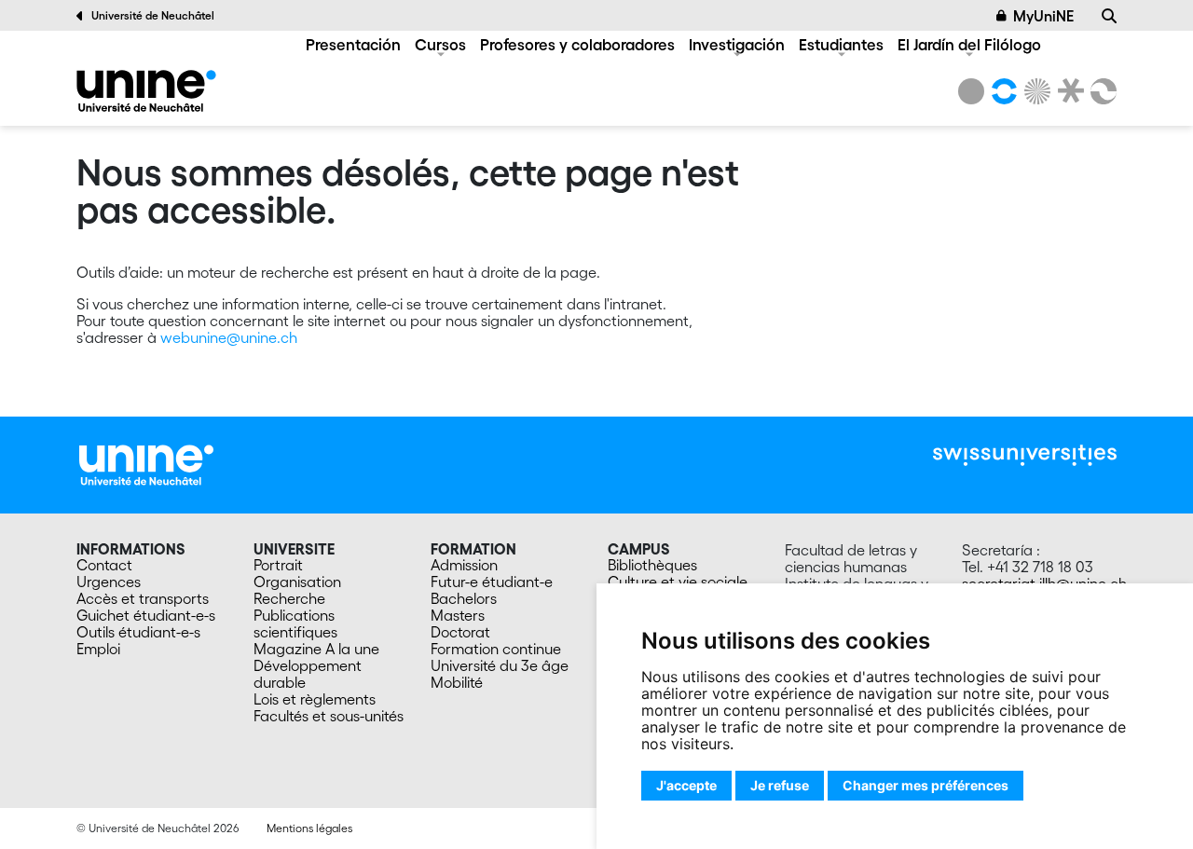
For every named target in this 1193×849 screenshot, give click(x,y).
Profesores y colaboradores (577, 44)
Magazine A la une (316, 648)
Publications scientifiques (295, 623)
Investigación (737, 44)
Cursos (440, 44)
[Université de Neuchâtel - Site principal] (146, 463)
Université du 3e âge (500, 665)
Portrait (278, 564)
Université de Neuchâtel (152, 15)
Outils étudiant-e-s (138, 631)
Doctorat (460, 631)
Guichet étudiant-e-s (145, 615)
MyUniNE (1043, 15)
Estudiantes (841, 44)
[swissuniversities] (1025, 455)
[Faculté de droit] (1067, 91)
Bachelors (464, 598)
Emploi (98, 648)
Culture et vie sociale (677, 581)
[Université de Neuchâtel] (971, 91)
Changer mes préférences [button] (925, 785)
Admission (464, 564)
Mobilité (457, 682)
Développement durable (308, 674)
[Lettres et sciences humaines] (1001, 91)
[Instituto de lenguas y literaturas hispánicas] (146, 91)
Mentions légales (309, 828)
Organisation (297, 581)
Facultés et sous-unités (329, 715)
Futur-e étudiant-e (492, 581)
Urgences (108, 581)
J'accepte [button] (686, 785)
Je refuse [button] (779, 785)
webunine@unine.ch (228, 337)
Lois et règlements (315, 699)
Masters (458, 615)
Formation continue (496, 648)
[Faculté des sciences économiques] (1101, 91)
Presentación (353, 44)
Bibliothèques (652, 564)
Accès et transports (142, 598)
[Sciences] (1034, 91)
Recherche (289, 598)
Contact (104, 564)
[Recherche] (1109, 15)
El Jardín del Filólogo (969, 44)
